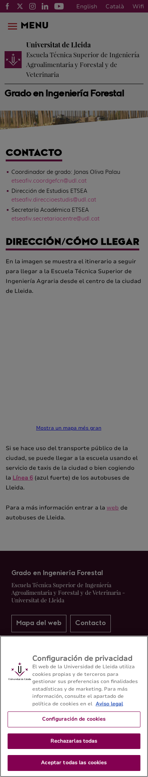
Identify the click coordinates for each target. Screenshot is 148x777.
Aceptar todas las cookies (74, 762)
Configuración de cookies (73, 719)
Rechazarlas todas (73, 741)
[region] (74, 706)
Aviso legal (109, 703)
